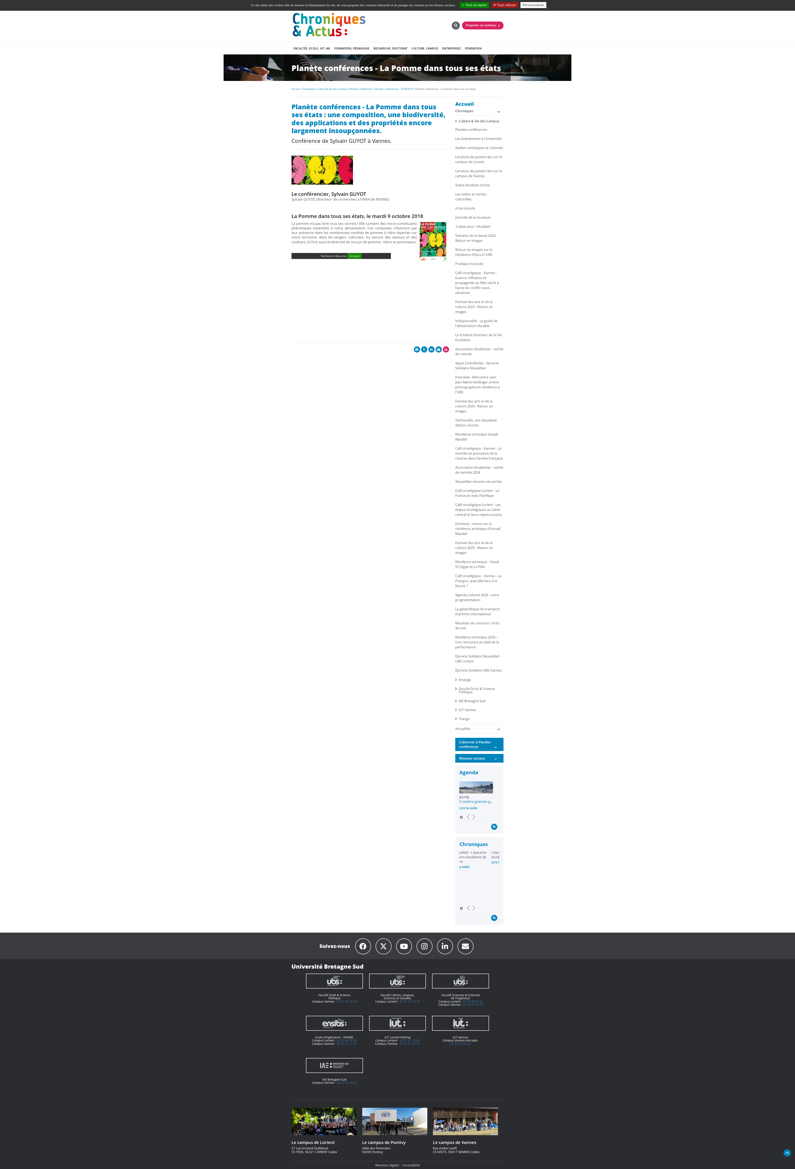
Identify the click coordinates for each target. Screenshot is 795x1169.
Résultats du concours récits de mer (477, 625)
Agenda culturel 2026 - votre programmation (477, 597)
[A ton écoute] (465, 946)
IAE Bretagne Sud (472, 701)
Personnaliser (533, 5)
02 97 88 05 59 (347, 1040)
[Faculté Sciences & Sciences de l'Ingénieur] (460, 981)
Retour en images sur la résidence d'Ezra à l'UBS (474, 252)
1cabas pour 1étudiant (473, 226)
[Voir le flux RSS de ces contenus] (494, 826)
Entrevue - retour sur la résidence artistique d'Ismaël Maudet (477, 528)
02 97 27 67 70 (410, 1043)
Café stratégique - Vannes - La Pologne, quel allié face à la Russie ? (478, 581)
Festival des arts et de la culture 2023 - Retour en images (474, 307)
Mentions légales (387, 1165)
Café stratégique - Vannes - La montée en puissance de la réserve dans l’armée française (479, 453)
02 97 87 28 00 (410, 1040)
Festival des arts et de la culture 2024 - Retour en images (474, 406)
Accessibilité (411, 1165)
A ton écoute (465, 208)
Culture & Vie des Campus (479, 121)
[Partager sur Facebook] (417, 349)
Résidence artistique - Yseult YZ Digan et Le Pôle (477, 564)
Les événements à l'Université (478, 138)
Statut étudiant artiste (472, 185)
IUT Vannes (467, 710)
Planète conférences (471, 129)
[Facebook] (363, 946)
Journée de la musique (472, 217)
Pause (461, 817)
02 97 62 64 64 (461, 1043)
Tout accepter (476, 5)
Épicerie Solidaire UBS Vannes (478, 670)
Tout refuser (506, 5)
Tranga (464, 718)
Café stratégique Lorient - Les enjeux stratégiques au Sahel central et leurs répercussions (478, 509)
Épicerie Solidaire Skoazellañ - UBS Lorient (478, 658)
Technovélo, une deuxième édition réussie (476, 422)
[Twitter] (383, 946)
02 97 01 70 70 (473, 1004)
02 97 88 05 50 (473, 1001)
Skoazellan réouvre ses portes (478, 481)
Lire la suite (468, 808)
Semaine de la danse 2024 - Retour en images (476, 238)
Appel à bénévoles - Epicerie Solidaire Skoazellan (477, 365)
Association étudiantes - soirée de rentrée (479, 351)
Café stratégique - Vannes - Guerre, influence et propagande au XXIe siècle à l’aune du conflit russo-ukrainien (477, 283)
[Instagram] (424, 946)
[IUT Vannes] (460, 1023)
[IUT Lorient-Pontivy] (397, 1023)
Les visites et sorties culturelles (471, 196)
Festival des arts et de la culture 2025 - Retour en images (474, 548)
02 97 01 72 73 (347, 1043)
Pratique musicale (469, 263)
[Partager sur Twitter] (424, 349)
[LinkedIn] (445, 946)
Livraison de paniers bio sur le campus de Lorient (478, 159)
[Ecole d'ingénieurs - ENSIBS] (334, 1023)
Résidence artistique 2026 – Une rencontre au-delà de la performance (477, 642)
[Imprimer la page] (446, 349)
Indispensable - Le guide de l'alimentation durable (476, 323)
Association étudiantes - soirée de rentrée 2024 (479, 470)
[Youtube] (404, 946)
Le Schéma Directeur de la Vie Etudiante (478, 337)
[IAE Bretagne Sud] (334, 1065)
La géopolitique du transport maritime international (477, 611)
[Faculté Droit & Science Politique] (334, 981)
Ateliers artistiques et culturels (479, 148)
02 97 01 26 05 (347, 1082)
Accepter (354, 256)
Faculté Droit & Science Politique (477, 690)
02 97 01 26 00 (347, 1001)
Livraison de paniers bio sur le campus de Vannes (478, 173)
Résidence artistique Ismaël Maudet (476, 437)
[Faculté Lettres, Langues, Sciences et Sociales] (397, 981)
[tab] (479, 744)
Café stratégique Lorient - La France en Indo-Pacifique (477, 493)
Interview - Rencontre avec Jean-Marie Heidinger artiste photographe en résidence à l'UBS (477, 384)
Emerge (465, 680)
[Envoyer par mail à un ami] (439, 349)
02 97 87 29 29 (410, 1001)
